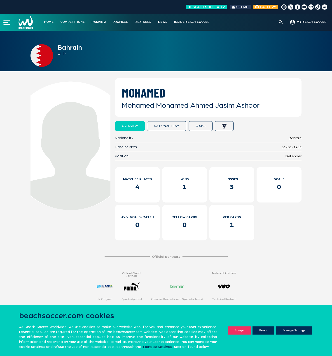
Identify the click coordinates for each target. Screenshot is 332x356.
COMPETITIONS (72, 21)
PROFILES (120, 21)
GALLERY (267, 7)
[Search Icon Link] (280, 22)
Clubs (201, 126)
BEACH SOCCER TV (208, 7)
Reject (263, 330)
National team (166, 126)
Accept (239, 330)
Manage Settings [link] (157, 347)
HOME (49, 21)
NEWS (162, 21)
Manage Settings (294, 330)
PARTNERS (143, 21)
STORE (242, 7)
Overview (130, 126)
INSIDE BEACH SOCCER (191, 21)
